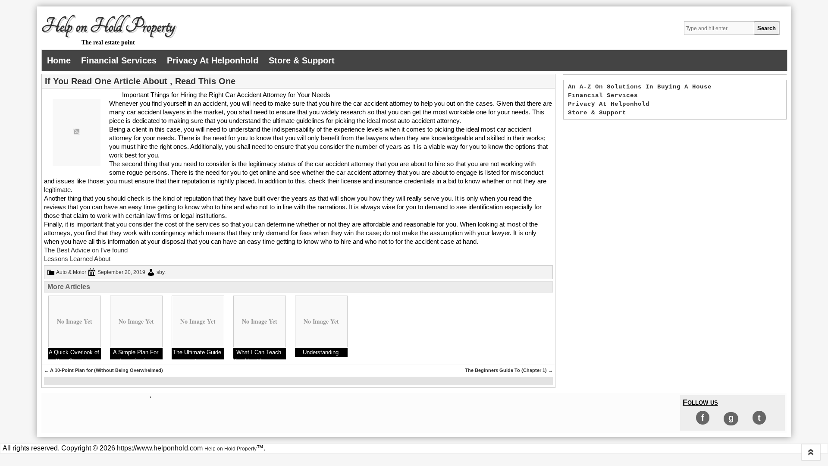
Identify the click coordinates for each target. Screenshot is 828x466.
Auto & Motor (71, 272)
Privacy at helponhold (212, 60)
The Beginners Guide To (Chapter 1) (509, 370)
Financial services (119, 60)
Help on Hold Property (108, 26)
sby (160, 272)
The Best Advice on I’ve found (86, 250)
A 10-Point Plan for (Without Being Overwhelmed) (103, 370)
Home (59, 60)
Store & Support (302, 60)
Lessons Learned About (77, 258)
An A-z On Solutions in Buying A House (640, 86)
